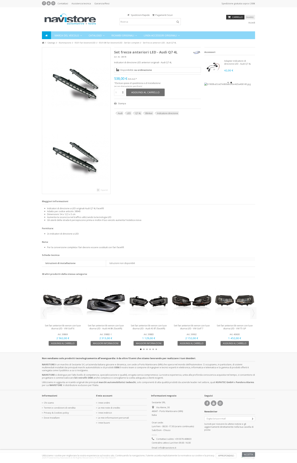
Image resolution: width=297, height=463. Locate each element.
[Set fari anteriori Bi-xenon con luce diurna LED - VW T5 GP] (235, 302)
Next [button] (253, 313)
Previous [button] (44, 313)
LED (129, 113)
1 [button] (228, 82)
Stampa (121, 103)
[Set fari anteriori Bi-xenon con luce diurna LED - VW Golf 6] (63, 302)
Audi (120, 113)
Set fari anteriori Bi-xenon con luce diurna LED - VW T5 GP (235, 327)
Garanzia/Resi (101, 3)
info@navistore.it (167, 447)
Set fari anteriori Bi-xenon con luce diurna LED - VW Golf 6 (63, 327)
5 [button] (153, 349)
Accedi (251, 22)
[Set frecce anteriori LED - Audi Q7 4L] (76, 84)
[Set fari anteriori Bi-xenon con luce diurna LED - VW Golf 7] (192, 302)
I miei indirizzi (105, 412)
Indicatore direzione (167, 113)
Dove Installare (52, 417)
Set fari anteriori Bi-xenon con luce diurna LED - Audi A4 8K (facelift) (106, 327)
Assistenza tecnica (81, 3)
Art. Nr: (117, 56)
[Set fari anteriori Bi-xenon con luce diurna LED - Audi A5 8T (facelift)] (149, 302)
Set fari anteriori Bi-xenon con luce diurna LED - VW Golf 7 (192, 327)
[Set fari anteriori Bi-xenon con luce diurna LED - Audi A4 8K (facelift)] (106, 302)
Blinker (149, 113)
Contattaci (63, 3)
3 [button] (147, 349)
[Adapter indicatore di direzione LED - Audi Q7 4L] (213, 67)
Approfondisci (226, 455)
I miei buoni (104, 422)
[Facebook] (44, 3)
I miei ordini (104, 402)
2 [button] (231, 82)
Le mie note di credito (109, 407)
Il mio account (104, 395)
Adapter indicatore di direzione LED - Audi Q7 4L (237, 62)
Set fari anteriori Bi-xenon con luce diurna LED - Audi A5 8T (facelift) (149, 327)
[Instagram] (53, 3)
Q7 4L (138, 113)
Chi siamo (49, 402)
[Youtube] (49, 3)
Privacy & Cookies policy (56, 412)
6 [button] (156, 349)
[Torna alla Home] (43, 43)
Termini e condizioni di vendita (59, 407)
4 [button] (150, 349)
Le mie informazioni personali (113, 417)
